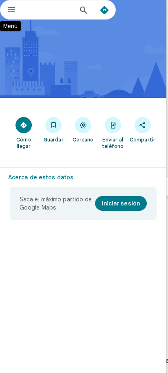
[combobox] (49, 10)
